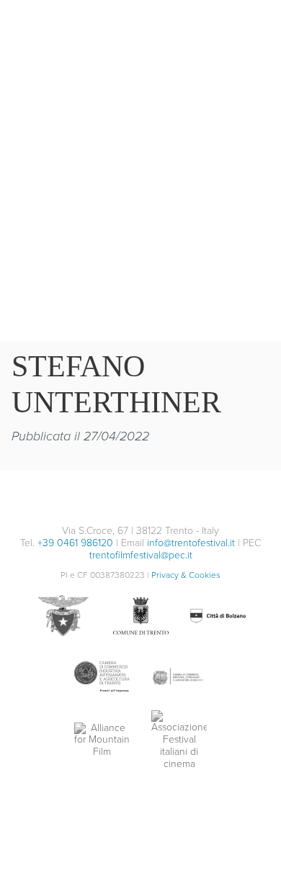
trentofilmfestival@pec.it (140, 555)
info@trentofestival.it (191, 543)
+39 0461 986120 (75, 543)
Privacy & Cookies (185, 574)
